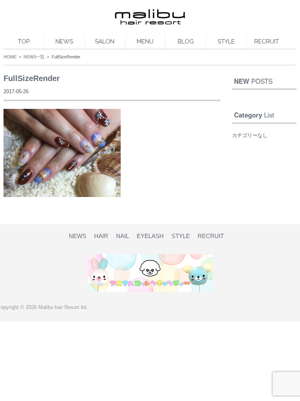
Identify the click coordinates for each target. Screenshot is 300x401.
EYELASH (150, 236)
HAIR (101, 236)
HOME (10, 56)
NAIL (122, 236)
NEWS (64, 41)
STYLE (226, 41)
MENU (145, 41)
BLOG (186, 41)
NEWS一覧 (34, 56)
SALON (104, 41)
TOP (24, 41)
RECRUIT (266, 41)
